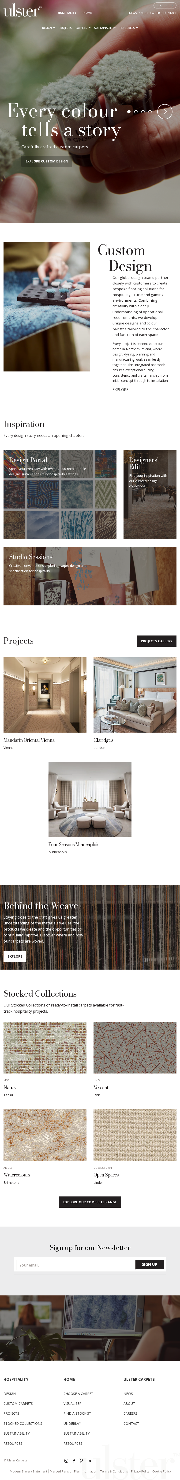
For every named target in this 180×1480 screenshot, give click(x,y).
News (133, 13)
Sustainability (105, 28)
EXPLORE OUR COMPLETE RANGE (90, 1202)
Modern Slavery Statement (28, 1471)
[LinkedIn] (89, 1461)
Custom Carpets (18, 1403)
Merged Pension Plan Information (73, 1471)
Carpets (81, 28)
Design (47, 28)
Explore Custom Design (47, 161)
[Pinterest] (82, 1461)
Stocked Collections (23, 1423)
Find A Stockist (77, 1413)
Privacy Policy (140, 1471)
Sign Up (149, 1264)
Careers (155, 13)
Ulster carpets (139, 1379)
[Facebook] (74, 1461)
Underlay (72, 1423)
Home (87, 13)
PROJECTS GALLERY (156, 641)
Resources (127, 28)
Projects (65, 28)
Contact (169, 13)
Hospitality (67, 13)
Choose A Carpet (78, 1393)
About (143, 13)
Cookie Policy (161, 1471)
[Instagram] (66, 1461)
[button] (129, 111)
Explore (15, 956)
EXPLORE (120, 389)
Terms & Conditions (114, 1471)
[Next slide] (164, 111)
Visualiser (72, 1403)
